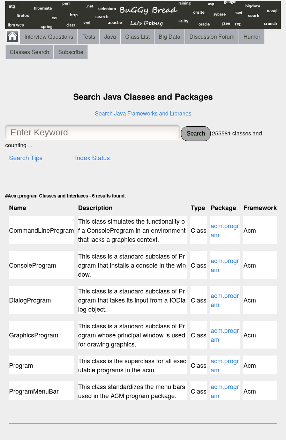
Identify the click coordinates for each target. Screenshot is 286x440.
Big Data (169, 36)
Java (110, 36)
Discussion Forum (211, 36)
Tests (88, 36)
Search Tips (26, 157)
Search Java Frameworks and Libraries (143, 113)
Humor (251, 36)
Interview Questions (48, 36)
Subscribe (70, 52)
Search (196, 133)
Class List (137, 36)
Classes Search (29, 52)
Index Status (92, 157)
